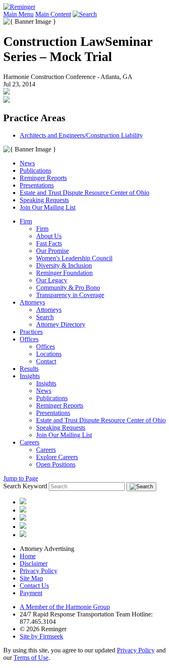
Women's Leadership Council (74, 258)
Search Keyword (25, 486)
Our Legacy (51, 280)
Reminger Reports (43, 177)
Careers (29, 442)
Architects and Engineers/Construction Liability (81, 135)
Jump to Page (20, 478)
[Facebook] (23, 526)
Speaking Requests (44, 199)
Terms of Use (31, 657)
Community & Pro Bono (68, 287)
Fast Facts (49, 243)
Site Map (31, 578)
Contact (46, 361)
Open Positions (55, 464)
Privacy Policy (38, 570)
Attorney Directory (60, 324)
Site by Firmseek (41, 636)
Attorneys (32, 302)
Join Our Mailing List (47, 207)
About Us (49, 235)
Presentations (37, 185)
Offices (29, 339)
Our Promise (52, 250)
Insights (30, 375)
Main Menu (18, 14)
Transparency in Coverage (70, 294)
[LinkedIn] (23, 510)
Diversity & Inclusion (64, 265)
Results (29, 368)
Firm (26, 221)
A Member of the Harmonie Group (65, 606)
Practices (31, 331)
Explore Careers (57, 457)
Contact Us (34, 585)
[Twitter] (23, 518)
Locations (49, 353)
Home (28, 556)
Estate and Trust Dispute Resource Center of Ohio (84, 192)
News (27, 163)
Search (45, 317)
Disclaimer (34, 563)
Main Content (53, 14)
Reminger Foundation (64, 272)
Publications (35, 170)
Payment (31, 592)
